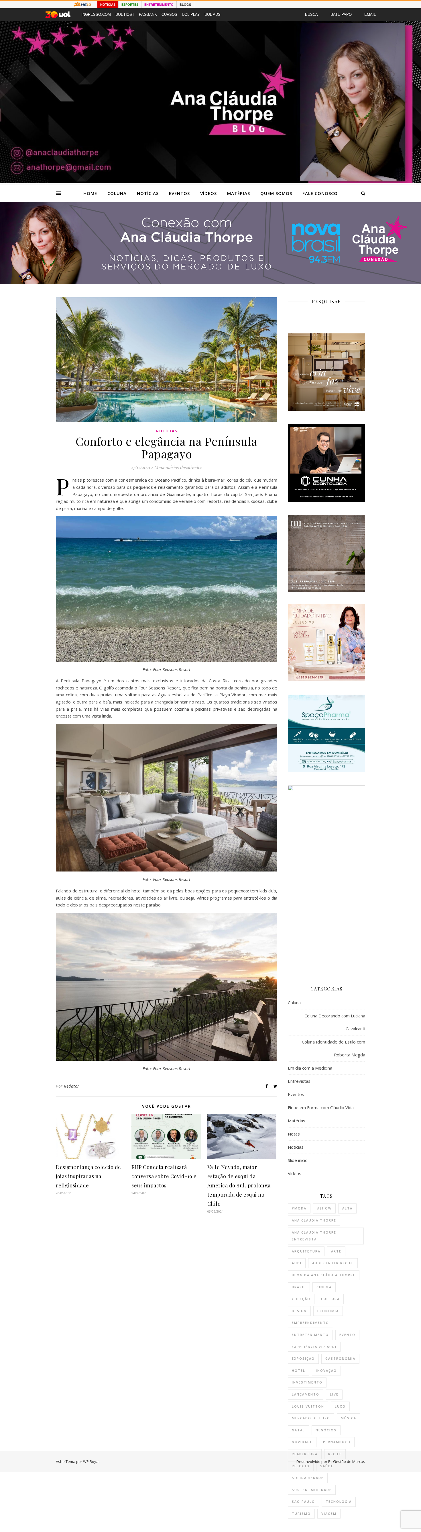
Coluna (117, 193)
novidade (302, 1442)
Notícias (148, 193)
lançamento (305, 1394)
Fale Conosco (320, 193)
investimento (307, 1382)
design (299, 1311)
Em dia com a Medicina (310, 1068)
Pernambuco (337, 1442)
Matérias (238, 193)
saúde (326, 1466)
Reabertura (305, 1454)
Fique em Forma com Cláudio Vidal (321, 1107)
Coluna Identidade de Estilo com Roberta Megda (333, 1048)
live (334, 1394)
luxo (340, 1406)
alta (347, 1208)
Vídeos (208, 193)
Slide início (298, 1160)
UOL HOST (124, 14)
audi (297, 1263)
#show (324, 1208)
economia (328, 1311)
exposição (303, 1358)
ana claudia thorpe (314, 1220)
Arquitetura (306, 1251)
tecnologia (339, 1501)
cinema (324, 1287)
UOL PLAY (191, 14)
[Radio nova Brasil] (210, 282)
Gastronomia (340, 1358)
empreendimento (310, 1322)
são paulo (303, 1501)
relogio (301, 1466)
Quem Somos (276, 193)
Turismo (301, 1513)
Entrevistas (299, 1081)
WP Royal (91, 1461)
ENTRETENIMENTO (159, 4)
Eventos (179, 193)
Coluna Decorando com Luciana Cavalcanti (334, 1022)
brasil (299, 1287)
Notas (294, 1134)
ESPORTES (129, 4)
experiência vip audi (314, 1347)
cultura (330, 1299)
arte (336, 1251)
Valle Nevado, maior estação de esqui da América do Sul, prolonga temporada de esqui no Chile (239, 1185)
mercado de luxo (311, 1418)
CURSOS (169, 14)
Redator (71, 1086)
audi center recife (333, 1263)
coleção (301, 1299)
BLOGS (185, 4)
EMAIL (370, 14)
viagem (329, 1513)
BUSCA (311, 14)
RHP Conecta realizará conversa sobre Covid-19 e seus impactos (164, 1176)
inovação (326, 1370)
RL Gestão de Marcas (346, 1461)
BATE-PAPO (341, 14)
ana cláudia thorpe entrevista (314, 1236)
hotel (298, 1370)
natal (298, 1430)
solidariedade (308, 1478)
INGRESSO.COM (96, 14)
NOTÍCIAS (107, 4)
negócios (326, 1430)
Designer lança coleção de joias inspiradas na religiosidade (88, 1176)
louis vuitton (308, 1406)
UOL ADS (212, 14)
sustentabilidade (312, 1490)
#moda (299, 1208)
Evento (347, 1334)
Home (90, 193)
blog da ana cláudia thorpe (323, 1275)
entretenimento (310, 1334)
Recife (335, 1454)
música (348, 1418)
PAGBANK (148, 14)
